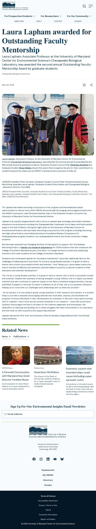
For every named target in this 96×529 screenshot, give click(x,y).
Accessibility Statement (48, 501)
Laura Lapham (8, 159)
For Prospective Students (18, 16)
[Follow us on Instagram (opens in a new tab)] (41, 459)
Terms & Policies (48, 496)
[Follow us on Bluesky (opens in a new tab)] (62, 459)
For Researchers (50, 16)
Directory (19, 21)
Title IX (48, 510)
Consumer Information (48, 514)
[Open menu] (91, 6)
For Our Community (77, 16)
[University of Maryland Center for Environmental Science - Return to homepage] (48, 432)
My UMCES (48, 475)
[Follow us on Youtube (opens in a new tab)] (55, 459)
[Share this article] (91, 85)
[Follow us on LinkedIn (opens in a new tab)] (48, 459)
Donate (78, 21)
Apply (39, 21)
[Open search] (84, 6)
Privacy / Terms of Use (48, 505)
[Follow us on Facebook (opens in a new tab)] (34, 459)
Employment (48, 470)
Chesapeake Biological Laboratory (16, 74)
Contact (58, 21)
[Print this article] (84, 85)
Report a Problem (48, 519)
